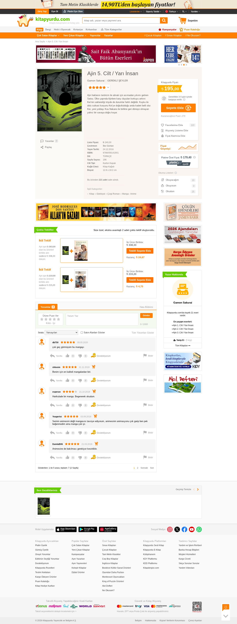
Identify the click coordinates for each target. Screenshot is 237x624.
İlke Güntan (108, 146)
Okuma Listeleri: (166, 173)
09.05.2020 (82, 342)
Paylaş (48, 147)
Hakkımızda (150, 620)
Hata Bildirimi (146, 307)
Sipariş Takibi (152, 11)
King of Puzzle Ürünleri (113, 581)
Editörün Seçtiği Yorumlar (47, 559)
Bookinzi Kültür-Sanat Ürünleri (116, 568)
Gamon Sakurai (95, 80)
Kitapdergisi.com (151, 568)
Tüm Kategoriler (113, 29)
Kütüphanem (149, 554)
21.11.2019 (84, 367)
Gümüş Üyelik (41, 550)
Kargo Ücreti (185, 559)
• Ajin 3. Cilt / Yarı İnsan (182, 332)
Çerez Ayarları (195, 620)
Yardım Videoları (186, 568)
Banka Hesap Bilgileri (189, 550)
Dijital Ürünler (78, 572)
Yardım (194, 11)
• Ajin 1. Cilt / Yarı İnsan (182, 325)
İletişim (138, 620)
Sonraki (144, 468)
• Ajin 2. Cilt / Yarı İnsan (182, 329)
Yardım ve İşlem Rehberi (190, 545)
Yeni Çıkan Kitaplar (73, 35)
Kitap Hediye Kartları (45, 586)
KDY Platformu (150, 559)
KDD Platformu (150, 563)
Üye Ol (54, 11)
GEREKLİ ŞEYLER (117, 80)
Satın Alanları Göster (94, 332)
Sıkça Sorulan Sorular (189, 563)
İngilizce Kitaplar (110, 563)
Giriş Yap (42, 11)
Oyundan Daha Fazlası (113, 572)
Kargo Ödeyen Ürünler (46, 577)
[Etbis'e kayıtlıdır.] (197, 607)
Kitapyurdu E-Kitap (152, 550)
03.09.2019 (86, 416)
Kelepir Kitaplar (79, 568)
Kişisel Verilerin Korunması (172, 620)
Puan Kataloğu (192, 29)
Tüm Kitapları (181, 345)
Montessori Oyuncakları (113, 577)
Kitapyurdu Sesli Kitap (153, 545)
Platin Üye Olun (75, 11)
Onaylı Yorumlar (42, 554)
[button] (179, 64)
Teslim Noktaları (42, 572)
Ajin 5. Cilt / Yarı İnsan (58, 41)
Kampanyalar (169, 29)
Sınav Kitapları (174, 35)
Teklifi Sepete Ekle (140, 250)
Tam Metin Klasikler (111, 554)
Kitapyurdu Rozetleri (44, 568)
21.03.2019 (87, 444)
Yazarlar (108, 35)
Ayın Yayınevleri (79, 563)
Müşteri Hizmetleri (187, 554)
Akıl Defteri (107, 586)
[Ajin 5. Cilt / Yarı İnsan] (44, 506)
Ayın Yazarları (78, 559)
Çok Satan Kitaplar (47, 35)
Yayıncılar (95, 35)
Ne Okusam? (193, 35)
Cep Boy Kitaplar (110, 559)
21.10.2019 (84, 392)
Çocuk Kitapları (154, 35)
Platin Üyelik (41, 545)
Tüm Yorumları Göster (143, 332)
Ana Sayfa (40, 41)
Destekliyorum (42, 563)
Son (152, 468)
